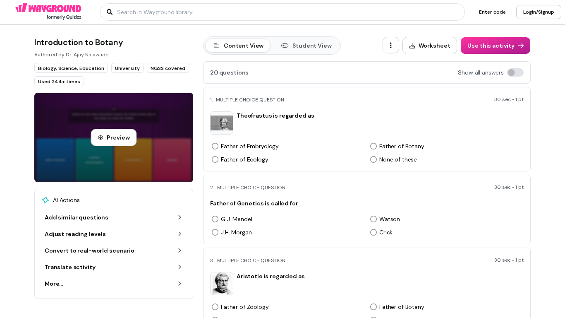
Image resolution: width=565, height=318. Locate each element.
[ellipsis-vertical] (391, 45)
